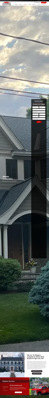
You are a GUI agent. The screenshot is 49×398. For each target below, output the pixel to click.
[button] (16, 4)
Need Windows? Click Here (36, 371)
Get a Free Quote (18, 392)
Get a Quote (43, 0)
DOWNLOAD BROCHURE (36, 373)
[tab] (5, 387)
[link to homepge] (6, 3)
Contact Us (44, 2)
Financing (38, 0)
